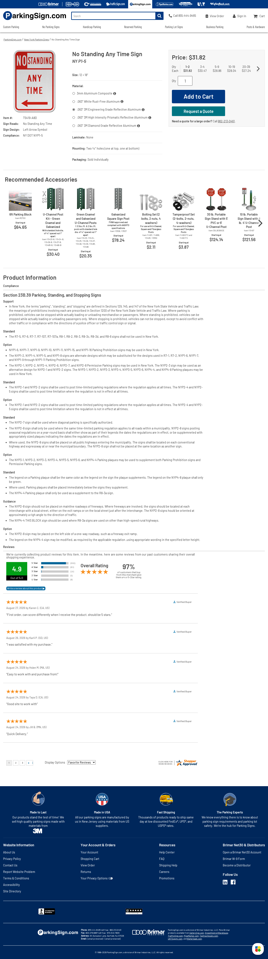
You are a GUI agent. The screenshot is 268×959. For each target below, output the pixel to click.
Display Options (55, 762)
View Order (88, 865)
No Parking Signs (50, 27)
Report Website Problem (19, 872)
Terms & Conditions (16, 878)
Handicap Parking (92, 27)
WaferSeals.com (194, 938)
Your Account (89, 852)
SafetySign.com (196, 933)
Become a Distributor (237, 865)
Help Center (167, 852)
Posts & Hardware (256, 27)
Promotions (166, 878)
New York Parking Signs (36, 39)
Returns (86, 872)
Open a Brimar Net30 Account (242, 852)
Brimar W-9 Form (234, 859)
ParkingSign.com (13, 39)
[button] (258, 949)
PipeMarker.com (191, 935)
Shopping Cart (90, 859)
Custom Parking (11, 27)
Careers (164, 872)
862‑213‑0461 (226, 121)
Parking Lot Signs (174, 27)
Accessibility (11, 885)
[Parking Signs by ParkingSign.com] (33, 20)
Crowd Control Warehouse (216, 933)
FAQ (161, 859)
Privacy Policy (12, 859)
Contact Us (10, 865)
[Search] (159, 16)
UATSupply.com (175, 938)
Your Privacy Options (94, 878)
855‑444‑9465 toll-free (98, 930)
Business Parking (214, 27)
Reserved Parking (133, 27)
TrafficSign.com (175, 935)
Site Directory (12, 891)
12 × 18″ (83, 75)
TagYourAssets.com (209, 935)
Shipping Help (168, 865)
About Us (9, 852)
